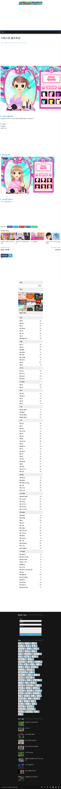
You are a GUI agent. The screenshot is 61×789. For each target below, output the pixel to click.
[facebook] (44, 787)
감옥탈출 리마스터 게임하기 (31, 776)
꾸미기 (22, 371)
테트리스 (23, 359)
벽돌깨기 (20, 703)
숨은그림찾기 (24, 414)
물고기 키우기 (24, 562)
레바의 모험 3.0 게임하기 (30, 740)
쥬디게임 (23, 487)
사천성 (22, 354)
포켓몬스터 (23, 585)
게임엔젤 (23, 518)
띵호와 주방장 (24, 559)
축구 (38, 695)
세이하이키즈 (24, 530)
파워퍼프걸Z (21, 706)
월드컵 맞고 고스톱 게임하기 (31, 722)
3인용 (22, 428)
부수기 (27, 703)
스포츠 (22, 333)
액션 (22, 336)
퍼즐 (22, 362)
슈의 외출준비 (34, 241)
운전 (22, 456)
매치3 (22, 347)
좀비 (22, 464)
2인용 (22, 423)
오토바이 (35, 698)
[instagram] (47, 787)
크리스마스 (23, 469)
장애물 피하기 (24, 338)
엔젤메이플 (23, 574)
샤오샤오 (23, 567)
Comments (23, 42)
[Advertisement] (30, 18)
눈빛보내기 (23, 554)
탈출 (19, 664)
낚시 (29, 698)
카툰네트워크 (24, 543)
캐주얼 (22, 466)
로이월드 (13, 42)
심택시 (22, 572)
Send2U (23, 515)
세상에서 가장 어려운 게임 (26, 569)
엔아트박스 (23, 538)
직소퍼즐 (23, 357)
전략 (22, 401)
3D (21, 426)
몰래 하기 (23, 446)
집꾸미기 (20, 711)
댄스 (32, 695)
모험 (22, 387)
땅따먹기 (23, 396)
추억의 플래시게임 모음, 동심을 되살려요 (29, 292)
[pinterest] (59, 787)
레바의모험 (29, 706)
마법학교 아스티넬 (25, 482)
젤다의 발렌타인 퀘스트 (30, 770)
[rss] (50, 787)
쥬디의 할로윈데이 (29, 764)
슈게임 (22, 485)
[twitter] (42, 787)
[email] (53, 787)
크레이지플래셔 (24, 577)
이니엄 (22, 540)
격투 (22, 320)
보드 (22, 398)
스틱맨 (29, 659)
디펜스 (22, 393)
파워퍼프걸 (23, 582)
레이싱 (22, 323)
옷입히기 (23, 376)
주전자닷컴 (23, 506)
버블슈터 (23, 352)
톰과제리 (23, 579)
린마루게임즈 (30, 709)
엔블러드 (23, 535)
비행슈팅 (23, 328)
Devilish (23, 477)
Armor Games (24, 496)
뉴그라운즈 (23, 499)
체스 (33, 703)
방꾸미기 (23, 373)
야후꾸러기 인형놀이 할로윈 (22, 242)
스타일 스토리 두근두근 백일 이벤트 (52, 242)
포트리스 (26, 701)
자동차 (22, 459)
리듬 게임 (23, 441)
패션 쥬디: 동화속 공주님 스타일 (8, 242)
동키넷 (22, 523)
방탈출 (22, 349)
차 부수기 (27, 728)
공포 (22, 433)
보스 (22, 325)
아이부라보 (23, 533)
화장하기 (23, 378)
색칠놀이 (23, 412)
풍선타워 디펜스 (24, 587)
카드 (22, 403)
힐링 (19, 714)
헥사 (22, 365)
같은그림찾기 (24, 409)
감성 (36, 711)
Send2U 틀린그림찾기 (30, 734)
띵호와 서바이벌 (24, 557)
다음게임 (23, 501)
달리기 (22, 436)
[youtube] (56, 787)
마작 (22, 344)
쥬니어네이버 (24, 509)
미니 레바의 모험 (29, 752)
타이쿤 (22, 471)
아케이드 (23, 451)
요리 (22, 454)
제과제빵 (23, 461)
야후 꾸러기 (17, 42)
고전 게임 (23, 431)
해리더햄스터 (28, 711)
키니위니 (23, 545)
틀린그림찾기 (24, 417)
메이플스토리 (21, 674)
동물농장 (23, 480)
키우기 (20, 682)
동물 (22, 438)
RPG (22, 384)
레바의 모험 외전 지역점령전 (31, 746)
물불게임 (23, 564)
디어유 (22, 525)
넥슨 (22, 520)
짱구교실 (23, 490)
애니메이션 (21, 690)
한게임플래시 (24, 548)
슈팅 (22, 331)
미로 (22, 448)
